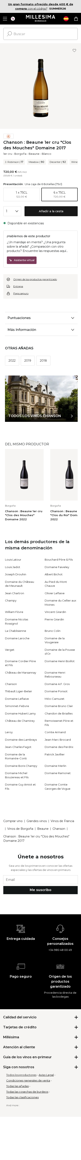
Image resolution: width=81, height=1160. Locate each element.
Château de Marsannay (20, 672)
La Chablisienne (15, 630)
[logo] (40, 19)
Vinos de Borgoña (20, 829)
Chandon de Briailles (58, 713)
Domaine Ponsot (56, 691)
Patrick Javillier (55, 754)
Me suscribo (40, 890)
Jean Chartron (14, 593)
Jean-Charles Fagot (18, 747)
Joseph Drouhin (15, 574)
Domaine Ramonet (58, 773)
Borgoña (20, 153)
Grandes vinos (37, 821)
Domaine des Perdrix (59, 747)
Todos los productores (21, 1075)
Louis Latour (13, 559)
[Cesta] (76, 18)
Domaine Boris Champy (21, 765)
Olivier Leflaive (55, 593)
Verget (9, 649)
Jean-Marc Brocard (58, 739)
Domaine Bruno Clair (59, 706)
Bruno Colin (52, 630)
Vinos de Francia (62, 821)
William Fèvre (14, 612)
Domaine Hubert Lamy (20, 713)
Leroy (9, 732)
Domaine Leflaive (17, 698)
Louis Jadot (12, 567)
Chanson (11, 684)
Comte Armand (55, 732)
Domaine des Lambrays (21, 739)
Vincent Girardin (55, 612)
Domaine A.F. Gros (57, 684)
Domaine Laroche (17, 638)
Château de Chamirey (20, 720)
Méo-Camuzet (54, 698)
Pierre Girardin (54, 619)
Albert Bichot (54, 574)
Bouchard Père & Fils (59, 559)
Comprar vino (13, 821)
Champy (10, 600)
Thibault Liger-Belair (18, 691)
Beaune (34, 153)
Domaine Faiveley (57, 567)
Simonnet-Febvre (17, 706)
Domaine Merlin (55, 765)
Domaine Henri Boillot (60, 661)
